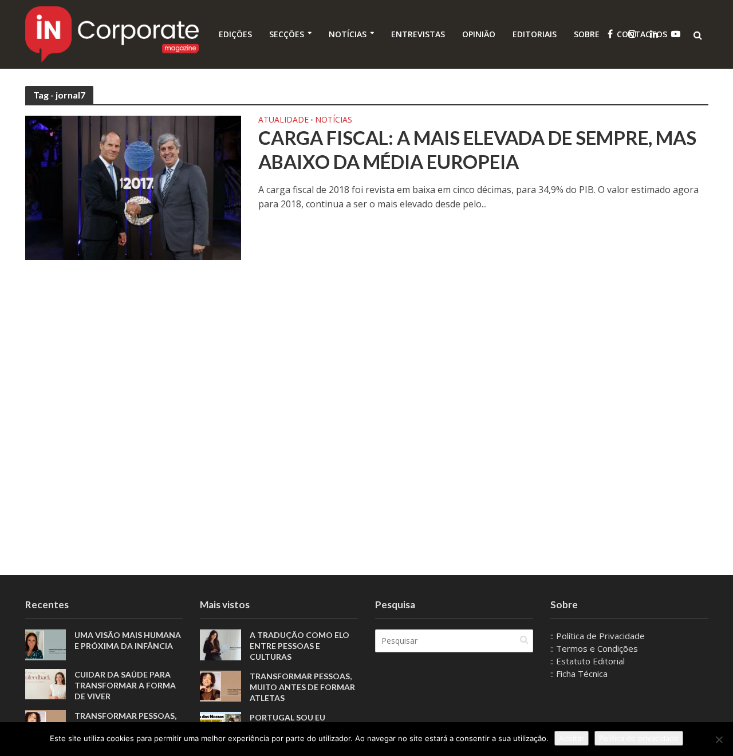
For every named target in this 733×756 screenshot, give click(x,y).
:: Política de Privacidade (597, 635)
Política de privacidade (639, 738)
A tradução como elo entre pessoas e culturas (299, 646)
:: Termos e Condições (594, 648)
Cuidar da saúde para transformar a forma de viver (125, 685)
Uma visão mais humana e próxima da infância (127, 640)
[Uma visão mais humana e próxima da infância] (45, 643)
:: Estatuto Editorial (587, 661)
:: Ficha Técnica (579, 673)
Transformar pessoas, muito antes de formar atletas (302, 687)
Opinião (478, 34)
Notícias (347, 34)
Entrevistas (418, 34)
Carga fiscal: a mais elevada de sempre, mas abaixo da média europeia (477, 149)
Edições (235, 34)
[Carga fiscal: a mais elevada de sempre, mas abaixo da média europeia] (133, 186)
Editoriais (535, 34)
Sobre (587, 34)
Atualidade (283, 120)
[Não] (718, 739)
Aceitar (571, 738)
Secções (286, 34)
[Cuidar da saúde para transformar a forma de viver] (45, 683)
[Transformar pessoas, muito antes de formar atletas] (220, 685)
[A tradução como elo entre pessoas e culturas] (220, 643)
